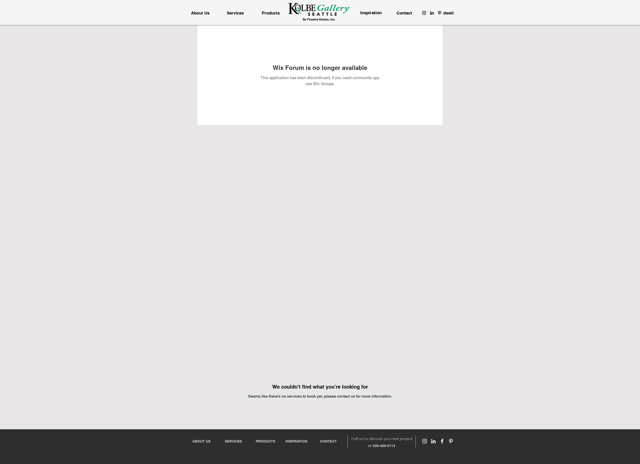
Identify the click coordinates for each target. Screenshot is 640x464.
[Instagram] (424, 12)
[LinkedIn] (431, 12)
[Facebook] (442, 441)
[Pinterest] (439, 12)
